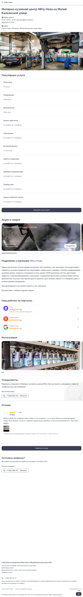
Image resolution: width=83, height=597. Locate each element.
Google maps (13, 326)
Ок (79, 594)
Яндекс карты (14, 317)
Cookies (44, 594)
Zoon (11, 307)
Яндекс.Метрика (57, 594)
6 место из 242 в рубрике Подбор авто (20, 312)
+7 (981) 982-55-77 (10, 578)
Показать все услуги (42, 210)
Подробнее (70, 246)
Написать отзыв (41, 448)
